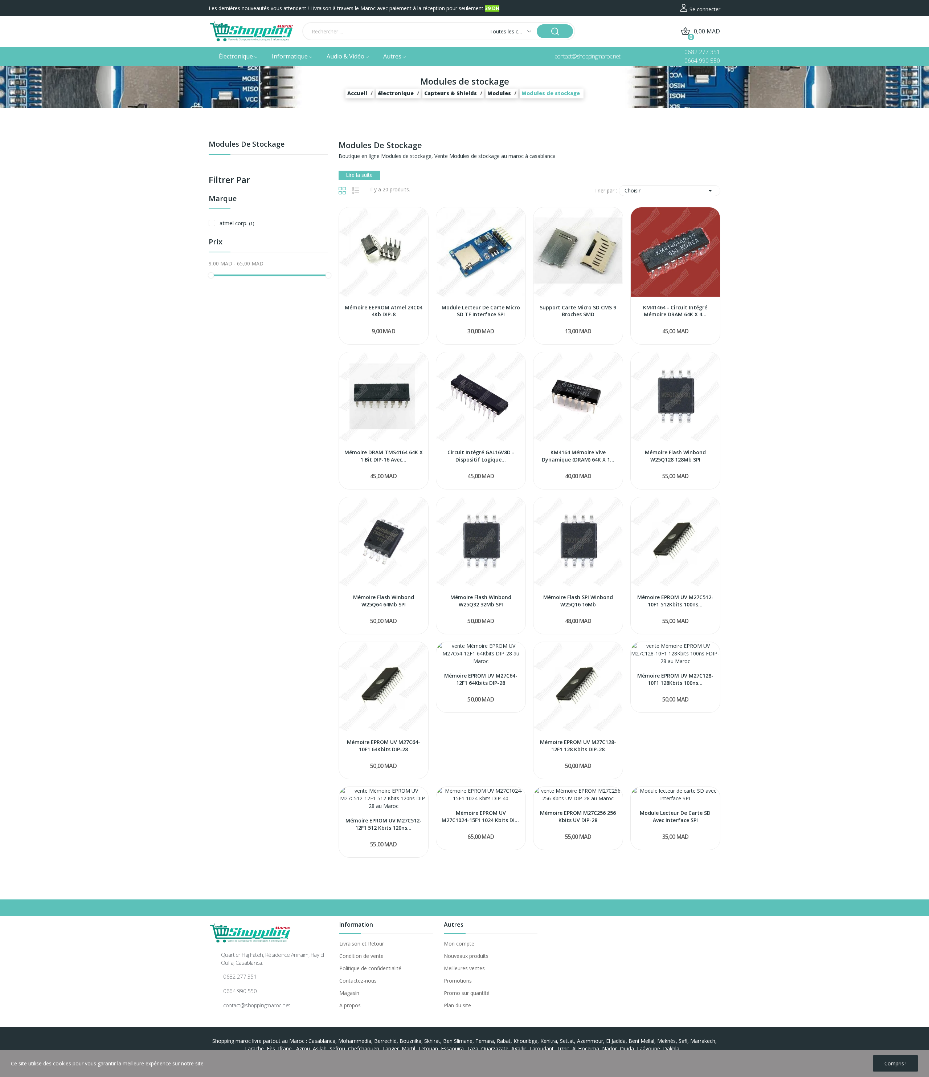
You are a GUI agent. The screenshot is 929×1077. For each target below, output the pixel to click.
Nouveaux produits (466, 955)
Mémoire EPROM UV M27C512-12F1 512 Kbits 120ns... (383, 824)
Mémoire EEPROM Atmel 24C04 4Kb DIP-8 (383, 311)
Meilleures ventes (464, 968)
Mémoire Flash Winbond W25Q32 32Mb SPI (480, 601)
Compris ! (895, 1063)
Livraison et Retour (361, 943)
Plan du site (457, 1005)
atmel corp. (237, 223)
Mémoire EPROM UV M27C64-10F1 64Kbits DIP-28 (383, 746)
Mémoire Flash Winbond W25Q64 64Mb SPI (383, 601)
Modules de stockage (247, 145)
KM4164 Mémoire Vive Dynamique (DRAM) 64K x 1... (578, 456)
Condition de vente (361, 955)
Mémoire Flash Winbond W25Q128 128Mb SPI (675, 456)
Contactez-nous (358, 980)
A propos (350, 1005)
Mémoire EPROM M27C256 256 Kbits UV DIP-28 (578, 816)
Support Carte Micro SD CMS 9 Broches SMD (578, 311)
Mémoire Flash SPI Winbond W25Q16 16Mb (578, 601)
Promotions (458, 980)
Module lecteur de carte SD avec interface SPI (675, 816)
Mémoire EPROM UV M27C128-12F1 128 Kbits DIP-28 (578, 746)
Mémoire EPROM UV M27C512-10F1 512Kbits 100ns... (675, 601)
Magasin (349, 992)
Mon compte (459, 943)
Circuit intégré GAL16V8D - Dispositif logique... (480, 456)
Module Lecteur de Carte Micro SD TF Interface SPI (481, 311)
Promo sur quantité (467, 992)
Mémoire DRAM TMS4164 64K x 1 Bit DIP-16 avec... (383, 456)
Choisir (670, 190)
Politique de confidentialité (370, 968)
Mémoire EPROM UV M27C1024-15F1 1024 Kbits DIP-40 (481, 816)
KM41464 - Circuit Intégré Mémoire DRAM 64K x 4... (675, 311)
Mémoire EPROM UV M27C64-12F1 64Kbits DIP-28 (480, 679)
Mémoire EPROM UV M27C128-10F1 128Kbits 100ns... (675, 679)
